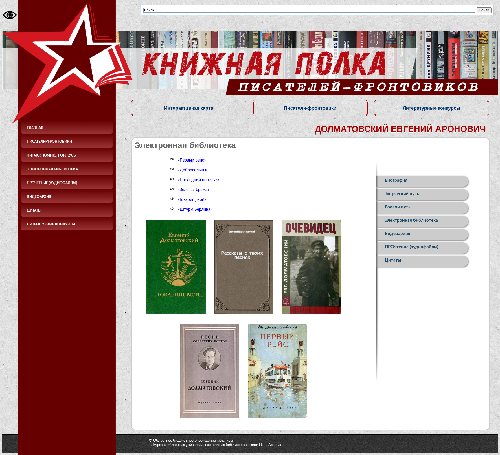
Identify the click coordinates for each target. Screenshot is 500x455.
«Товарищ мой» (192, 200)
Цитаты (34, 210)
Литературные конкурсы (51, 224)
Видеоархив (39, 197)
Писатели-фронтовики (49, 141)
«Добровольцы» (193, 170)
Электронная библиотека (52, 169)
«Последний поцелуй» (198, 180)
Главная (35, 128)
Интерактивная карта (188, 108)
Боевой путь (397, 207)
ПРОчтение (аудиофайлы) (52, 183)
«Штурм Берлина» (195, 210)
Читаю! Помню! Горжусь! (51, 155)
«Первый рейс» (192, 160)
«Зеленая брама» (193, 190)
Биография (396, 180)
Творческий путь (402, 194)
